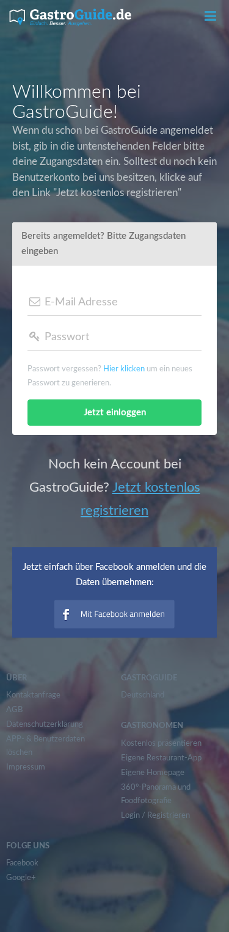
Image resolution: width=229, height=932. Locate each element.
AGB (14, 710)
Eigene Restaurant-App (161, 758)
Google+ (21, 878)
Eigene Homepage (152, 773)
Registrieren (168, 816)
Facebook (22, 863)
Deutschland (142, 695)
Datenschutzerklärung (44, 725)
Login (130, 816)
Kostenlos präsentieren (161, 744)
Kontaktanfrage (33, 695)
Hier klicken (124, 369)
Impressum (25, 767)
